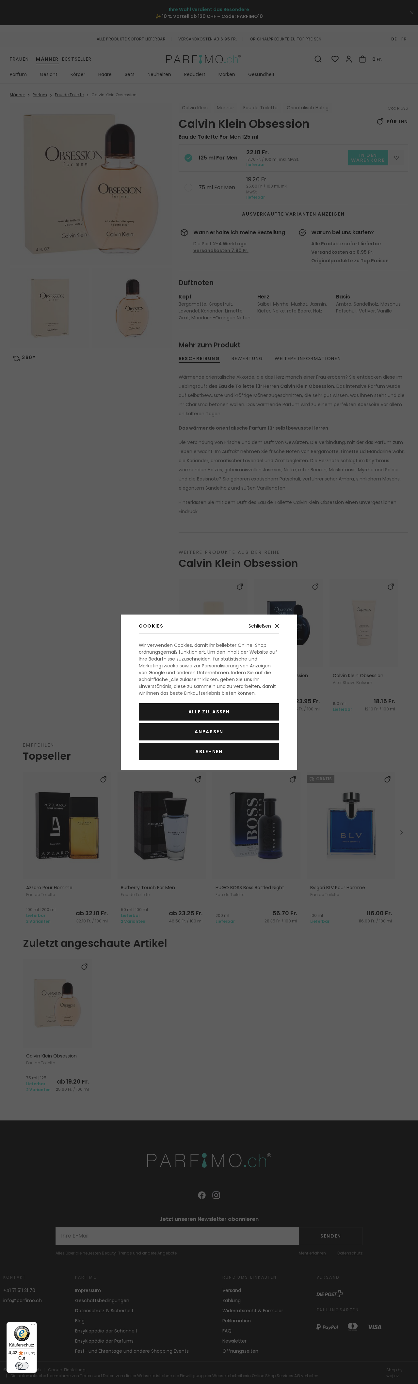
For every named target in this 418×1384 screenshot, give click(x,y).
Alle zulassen (209, 711)
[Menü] (33, 1326)
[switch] (21, 1366)
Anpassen (209, 731)
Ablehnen (208, 751)
